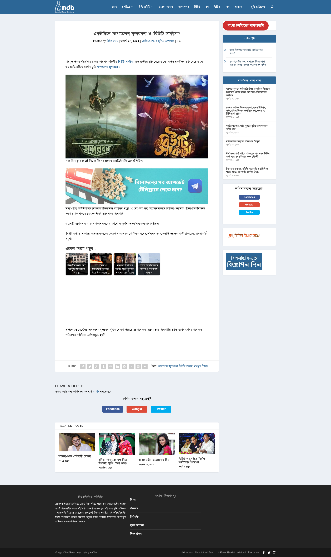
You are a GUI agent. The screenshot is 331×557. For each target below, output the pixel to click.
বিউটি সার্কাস (125, 62)
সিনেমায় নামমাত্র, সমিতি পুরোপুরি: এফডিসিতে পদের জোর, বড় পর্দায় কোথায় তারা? (247, 170)
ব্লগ (207, 7)
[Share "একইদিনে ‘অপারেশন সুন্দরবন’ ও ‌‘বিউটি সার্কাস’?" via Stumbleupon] (131, 366)
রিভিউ (197, 7)
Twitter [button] (161, 409)
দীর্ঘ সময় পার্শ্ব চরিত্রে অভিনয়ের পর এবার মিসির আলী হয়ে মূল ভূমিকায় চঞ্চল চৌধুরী (247, 155)
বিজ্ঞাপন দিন (253, 552)
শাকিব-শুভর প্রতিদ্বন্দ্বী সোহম (75, 456)
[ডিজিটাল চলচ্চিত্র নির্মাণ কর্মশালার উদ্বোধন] (197, 443)
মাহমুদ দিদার (201, 366)
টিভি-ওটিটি (144, 7)
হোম (114, 7)
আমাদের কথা (187, 552)
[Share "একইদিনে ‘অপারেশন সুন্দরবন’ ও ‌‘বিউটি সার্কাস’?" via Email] (138, 366)
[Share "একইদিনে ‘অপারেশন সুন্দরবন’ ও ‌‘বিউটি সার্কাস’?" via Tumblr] (103, 366)
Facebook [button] (113, 409)
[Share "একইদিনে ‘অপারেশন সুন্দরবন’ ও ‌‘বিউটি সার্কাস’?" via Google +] (96, 366)
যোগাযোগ (241, 552)
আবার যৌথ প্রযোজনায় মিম (154, 460)
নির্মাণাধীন (134, 516)
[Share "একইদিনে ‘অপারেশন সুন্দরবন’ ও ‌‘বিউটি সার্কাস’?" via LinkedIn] (117, 366)
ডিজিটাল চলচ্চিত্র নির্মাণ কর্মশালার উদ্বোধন (192, 460)
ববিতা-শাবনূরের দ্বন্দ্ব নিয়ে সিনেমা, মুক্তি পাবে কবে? (113, 461)
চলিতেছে (134, 508)
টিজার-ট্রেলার (136, 533)
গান (227, 7)
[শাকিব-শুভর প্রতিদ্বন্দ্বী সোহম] (77, 442)
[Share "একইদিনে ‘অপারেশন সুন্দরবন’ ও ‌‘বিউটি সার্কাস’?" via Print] (145, 366)
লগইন (96, 392)
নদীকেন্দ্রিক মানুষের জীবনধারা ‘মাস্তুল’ (243, 141)
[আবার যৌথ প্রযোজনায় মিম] (157, 444)
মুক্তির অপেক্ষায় (166, 41)
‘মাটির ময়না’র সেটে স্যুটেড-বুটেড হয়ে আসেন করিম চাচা (246, 127)
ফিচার (133, 499)
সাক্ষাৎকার (183, 7)
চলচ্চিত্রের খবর (149, 41)
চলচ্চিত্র (126, 7)
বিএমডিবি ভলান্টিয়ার (204, 552)
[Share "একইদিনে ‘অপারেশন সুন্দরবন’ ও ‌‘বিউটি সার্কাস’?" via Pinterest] (110, 366)
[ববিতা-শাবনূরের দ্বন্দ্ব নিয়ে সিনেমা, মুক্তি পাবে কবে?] (117, 444)
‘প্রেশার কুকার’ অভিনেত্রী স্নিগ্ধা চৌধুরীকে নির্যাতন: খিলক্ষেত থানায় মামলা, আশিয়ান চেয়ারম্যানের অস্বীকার (248, 92)
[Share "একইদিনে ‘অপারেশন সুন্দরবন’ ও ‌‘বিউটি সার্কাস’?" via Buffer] (124, 366)
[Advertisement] (137, 303)
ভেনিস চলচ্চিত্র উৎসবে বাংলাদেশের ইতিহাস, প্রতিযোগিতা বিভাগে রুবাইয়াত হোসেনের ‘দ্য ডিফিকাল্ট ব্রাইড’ (246, 110)
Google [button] (137, 409)
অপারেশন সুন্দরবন (107, 67)
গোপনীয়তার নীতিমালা (225, 552)
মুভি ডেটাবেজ (258, 7)
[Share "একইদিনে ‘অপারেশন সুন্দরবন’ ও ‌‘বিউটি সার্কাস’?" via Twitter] (89, 366)
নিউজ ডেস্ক (112, 41)
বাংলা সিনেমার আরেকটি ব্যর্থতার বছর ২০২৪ (246, 51)
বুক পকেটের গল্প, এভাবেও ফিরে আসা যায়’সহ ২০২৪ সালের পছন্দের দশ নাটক (248, 63)
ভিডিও (217, 7)
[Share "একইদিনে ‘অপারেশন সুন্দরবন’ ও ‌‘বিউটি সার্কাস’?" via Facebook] (82, 366)
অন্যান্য (238, 7)
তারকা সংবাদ (166, 7)
